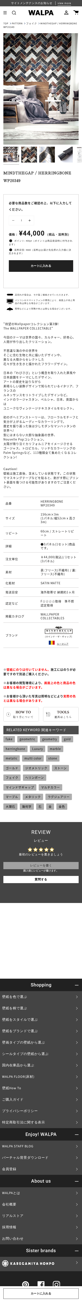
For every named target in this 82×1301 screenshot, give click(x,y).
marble (55, 749)
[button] (14, 12)
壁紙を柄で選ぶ (14, 1008)
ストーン (60, 768)
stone (52, 758)
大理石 (10, 806)
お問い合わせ (13, 1238)
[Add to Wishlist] (41, 279)
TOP (5, 23)
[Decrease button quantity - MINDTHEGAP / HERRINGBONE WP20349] (14, 220)
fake (9, 739)
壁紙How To (11, 1088)
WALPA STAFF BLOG (17, 1146)
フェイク (31, 23)
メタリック (33, 797)
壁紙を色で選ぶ (14, 997)
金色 (62, 806)
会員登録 (9, 1169)
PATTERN (17, 23)
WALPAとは (11, 1193)
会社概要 (9, 1204)
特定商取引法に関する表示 (23, 1122)
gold (67, 739)
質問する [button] (41, 879)
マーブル (12, 797)
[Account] (66, 12)
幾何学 (27, 806)
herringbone (15, 749)
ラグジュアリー (59, 797)
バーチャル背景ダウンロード (25, 1157)
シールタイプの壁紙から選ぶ (25, 1054)
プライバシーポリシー (20, 1111)
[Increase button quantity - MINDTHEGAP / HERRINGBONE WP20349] (29, 220)
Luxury (37, 749)
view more (64, 3)
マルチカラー (50, 787)
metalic (11, 758)
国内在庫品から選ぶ (18, 1065)
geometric (27, 739)
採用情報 (9, 1227)
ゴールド (12, 768)
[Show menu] (6, 13)
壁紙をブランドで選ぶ (20, 1031)
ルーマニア (63, 643)
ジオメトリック (36, 768)
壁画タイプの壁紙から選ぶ (23, 1042)
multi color (32, 758)
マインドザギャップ (20, 787)
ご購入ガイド (13, 1099)
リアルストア (13, 1215)
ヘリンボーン (34, 777)
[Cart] (76, 12)
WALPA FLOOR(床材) (18, 1076)
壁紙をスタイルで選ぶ (20, 1019)
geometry (49, 739)
